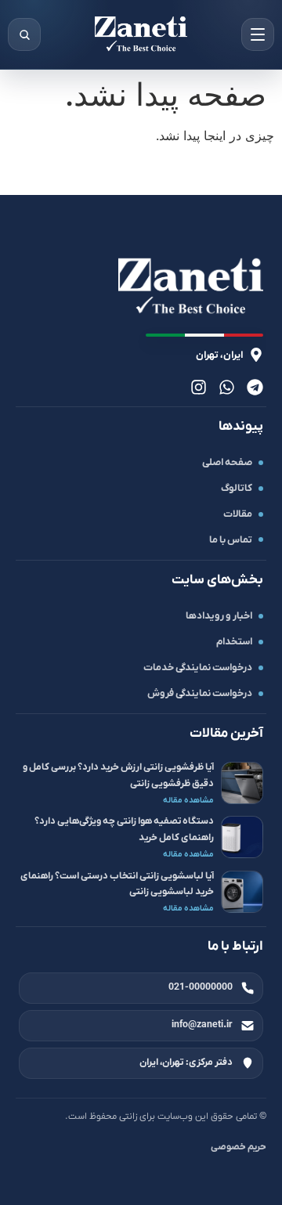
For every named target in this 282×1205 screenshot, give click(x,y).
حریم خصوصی (238, 1147)
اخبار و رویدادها (219, 615)
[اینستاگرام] (198, 387)
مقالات (237, 514)
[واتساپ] (227, 387)
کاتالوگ (236, 488)
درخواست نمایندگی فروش (199, 693)
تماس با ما (230, 540)
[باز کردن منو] (257, 34)
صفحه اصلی (227, 462)
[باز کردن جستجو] (24, 34)
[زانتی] (141, 34)
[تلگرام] (255, 387)
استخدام (234, 641)
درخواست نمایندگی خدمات (197, 667)
